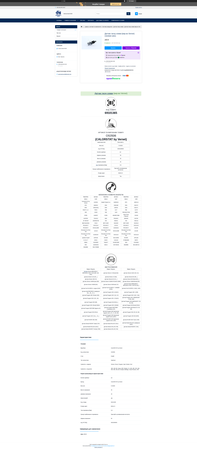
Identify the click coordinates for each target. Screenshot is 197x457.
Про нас (82, 20)
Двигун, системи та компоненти (93, 26)
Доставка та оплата (102, 20)
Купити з (128, 48)
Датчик (85, 271)
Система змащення (107, 26)
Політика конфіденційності (108, 445)
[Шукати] (128, 13)
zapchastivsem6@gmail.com (64, 74)
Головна (59, 20)
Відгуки (58, 36)
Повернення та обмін (117, 20)
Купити (113, 48)
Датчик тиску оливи (118, 26)
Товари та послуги (70, 20)
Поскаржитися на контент (96, 445)
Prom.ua (106, 444)
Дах (97, 165)
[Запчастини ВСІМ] (58, 16)
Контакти (91, 20)
